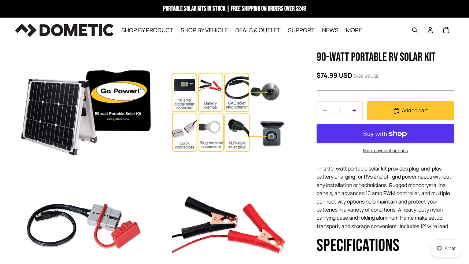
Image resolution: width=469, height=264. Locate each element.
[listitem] (354, 30)
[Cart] (446, 30)
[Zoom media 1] (85, 113)
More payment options (385, 150)
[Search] (415, 30)
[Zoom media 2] (228, 113)
